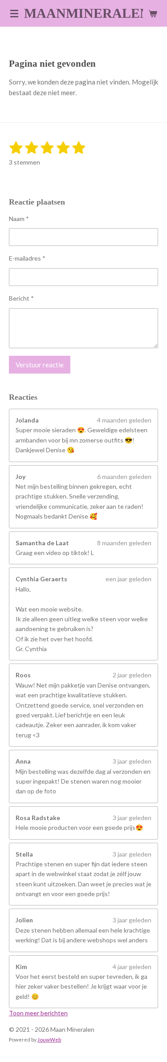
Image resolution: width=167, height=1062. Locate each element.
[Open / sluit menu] (14, 13)
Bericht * (21, 298)
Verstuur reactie (40, 365)
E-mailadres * (27, 258)
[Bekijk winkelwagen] (153, 13)
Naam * (19, 218)
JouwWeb (49, 1039)
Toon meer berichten (38, 1013)
